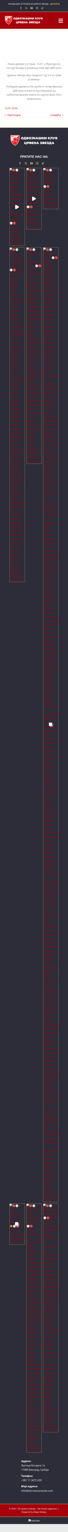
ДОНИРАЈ (55, 4)
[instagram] (37, 8)
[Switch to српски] (34, 1520)
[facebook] (21, 8)
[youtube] (32, 8)
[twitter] (26, 8)
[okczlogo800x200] (24, 16)
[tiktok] (42, 8)
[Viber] (47, 8)
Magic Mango (40, 1511)
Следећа (55, 115)
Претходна (14, 115)
